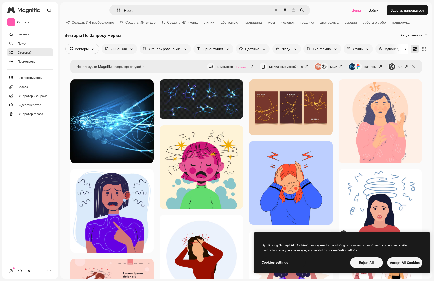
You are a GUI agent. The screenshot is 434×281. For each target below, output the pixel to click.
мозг (271, 22)
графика (307, 22)
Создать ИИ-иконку (182, 22)
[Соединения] (11, 271)
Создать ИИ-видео (140, 22)
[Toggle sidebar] (49, 10)
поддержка (401, 22)
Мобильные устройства (286, 66)
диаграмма (329, 22)
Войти (373, 10)
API (400, 66)
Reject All (366, 262)
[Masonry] (415, 49)
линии (209, 22)
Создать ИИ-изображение (93, 22)
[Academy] (20, 271)
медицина (253, 22)
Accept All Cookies (405, 262)
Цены (356, 10)
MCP (333, 66)
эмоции (351, 22)
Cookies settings (275, 262)
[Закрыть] (414, 67)
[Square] (424, 49)
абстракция (230, 22)
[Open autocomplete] (116, 10)
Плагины (370, 66)
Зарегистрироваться (407, 10)
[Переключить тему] (29, 271)
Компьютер (232, 66)
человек (287, 22)
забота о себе (374, 22)
